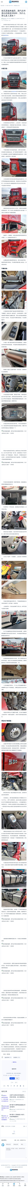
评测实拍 (15, 5)
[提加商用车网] (14, 2)
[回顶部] (26, 311)
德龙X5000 (6, 35)
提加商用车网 (24, 1165)
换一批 (24, 1091)
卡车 (12, 5)
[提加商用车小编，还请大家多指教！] (14, 1064)
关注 (12, 1078)
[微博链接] (26, 302)
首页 (7, 5)
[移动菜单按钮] (2, 2)
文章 (10, 5)
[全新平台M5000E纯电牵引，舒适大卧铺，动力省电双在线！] (5, 1098)
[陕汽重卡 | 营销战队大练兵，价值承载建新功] (5, 1118)
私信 (17, 1078)
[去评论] (26, 308)
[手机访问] (26, 305)
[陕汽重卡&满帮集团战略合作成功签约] (5, 1108)
